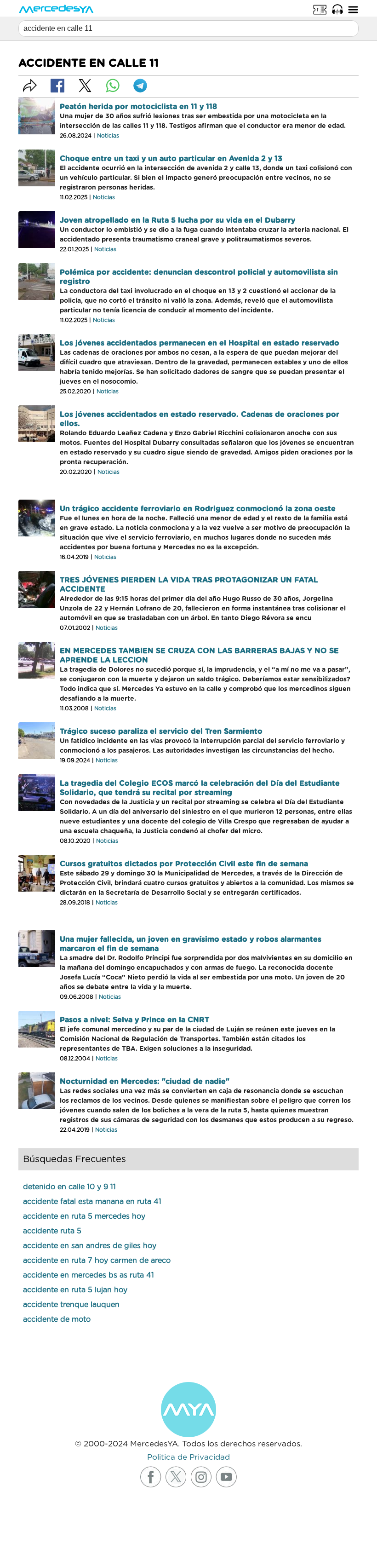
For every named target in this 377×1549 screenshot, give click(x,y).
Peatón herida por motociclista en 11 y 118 (138, 106)
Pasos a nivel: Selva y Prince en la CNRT (134, 1020)
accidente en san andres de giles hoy (89, 1246)
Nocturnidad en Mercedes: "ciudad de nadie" (144, 1081)
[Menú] (353, 9)
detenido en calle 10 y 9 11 (69, 1187)
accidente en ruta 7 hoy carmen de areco (97, 1260)
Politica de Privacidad (188, 1457)
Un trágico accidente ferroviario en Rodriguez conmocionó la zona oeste (198, 508)
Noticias (108, 135)
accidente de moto (57, 1319)
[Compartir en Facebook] (57, 85)
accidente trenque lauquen (71, 1304)
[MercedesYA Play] (337, 9)
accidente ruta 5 (52, 1231)
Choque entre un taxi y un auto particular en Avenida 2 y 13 (171, 158)
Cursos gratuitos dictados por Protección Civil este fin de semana (184, 864)
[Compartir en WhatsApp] (113, 85)
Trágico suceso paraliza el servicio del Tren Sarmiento (161, 731)
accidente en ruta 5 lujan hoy (75, 1290)
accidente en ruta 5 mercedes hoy (84, 1216)
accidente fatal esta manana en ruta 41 (92, 1201)
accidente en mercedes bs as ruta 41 (88, 1275)
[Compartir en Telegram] (140, 85)
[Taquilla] (320, 9)
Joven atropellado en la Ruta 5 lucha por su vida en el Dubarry (177, 220)
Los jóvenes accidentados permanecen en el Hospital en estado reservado (199, 343)
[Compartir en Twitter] (85, 85)
